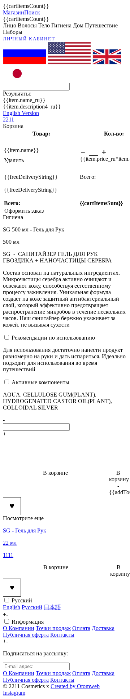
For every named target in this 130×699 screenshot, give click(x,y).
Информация (28, 622)
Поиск (32, 12)
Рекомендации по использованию (53, 338)
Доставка (103, 628)
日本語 (52, 607)
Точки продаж (53, 628)
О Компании (18, 628)
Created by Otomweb (75, 686)
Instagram (14, 693)
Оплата (81, 628)
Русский (22, 600)
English (11, 607)
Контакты (62, 635)
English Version (21, 113)
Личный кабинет (29, 38)
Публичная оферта (26, 635)
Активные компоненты (40, 382)
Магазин (13, 12)
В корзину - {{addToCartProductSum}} (118, 482)
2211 (8, 119)
